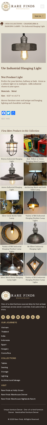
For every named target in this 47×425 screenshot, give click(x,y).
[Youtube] (18, 317)
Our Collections (13, 24)
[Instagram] (13, 317)
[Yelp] (38, 317)
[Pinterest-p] (8, 317)
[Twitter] (23, 317)
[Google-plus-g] (28, 317)
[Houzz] (33, 317)
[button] (42, 6)
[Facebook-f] (3, 317)
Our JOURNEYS (9, 322)
